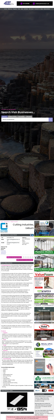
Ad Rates (26, 9)
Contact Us (37, 9)
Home (5, 9)
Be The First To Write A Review (25, 260)
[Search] (51, 120)
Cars (19, 9)
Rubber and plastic (14, 221)
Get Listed (31, 9)
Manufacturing (7, 221)
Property (15, 9)
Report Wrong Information (14, 257)
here (27, 418)
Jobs (22, 9)
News (41, 9)
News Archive (47, 9)
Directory (10, 9)
